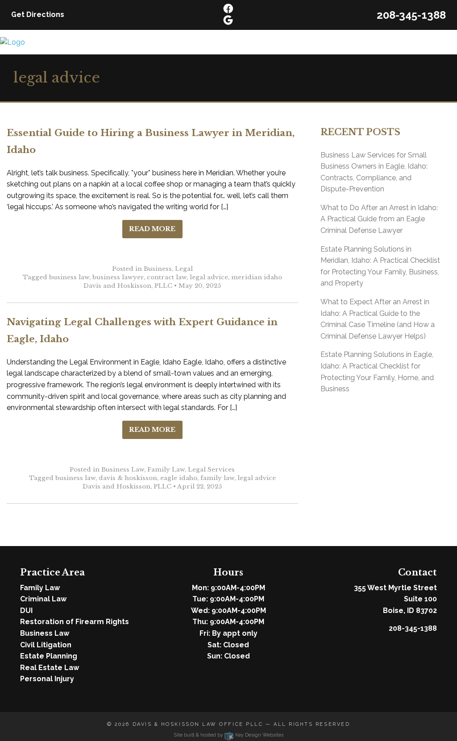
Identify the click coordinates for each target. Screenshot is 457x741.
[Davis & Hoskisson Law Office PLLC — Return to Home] (12, 41)
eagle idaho (178, 478)
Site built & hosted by (228, 735)
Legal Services (211, 469)
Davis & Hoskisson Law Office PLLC (198, 724)
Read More (152, 229)
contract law (167, 277)
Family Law (166, 469)
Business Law (122, 469)
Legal (184, 269)
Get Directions (37, 14)
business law (69, 277)
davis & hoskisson (128, 478)
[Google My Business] (228, 21)
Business (158, 269)
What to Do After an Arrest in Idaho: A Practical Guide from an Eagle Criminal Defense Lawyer (379, 219)
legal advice (209, 277)
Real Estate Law (49, 667)
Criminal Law (43, 599)
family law (217, 478)
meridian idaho (256, 277)
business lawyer (118, 277)
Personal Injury (47, 679)
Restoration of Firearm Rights (74, 621)
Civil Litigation (45, 645)
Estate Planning (48, 656)
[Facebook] (228, 9)
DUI (26, 610)
